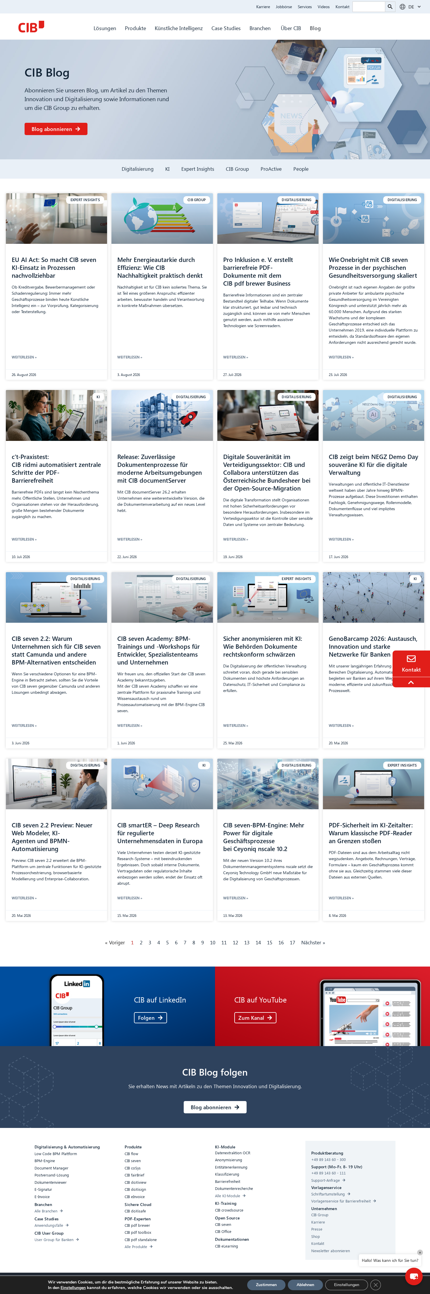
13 (247, 942)
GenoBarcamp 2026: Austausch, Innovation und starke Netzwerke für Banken (373, 646)
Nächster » (313, 942)
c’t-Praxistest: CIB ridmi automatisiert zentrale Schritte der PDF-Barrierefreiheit (56, 468)
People (301, 168)
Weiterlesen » (24, 357)
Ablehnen (305, 1285)
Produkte (135, 28)
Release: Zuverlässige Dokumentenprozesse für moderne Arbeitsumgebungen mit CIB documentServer (159, 468)
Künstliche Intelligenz (179, 28)
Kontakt (343, 6)
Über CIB (291, 28)
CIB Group (237, 168)
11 (224, 942)
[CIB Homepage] (31, 26)
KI (167, 168)
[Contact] (411, 658)
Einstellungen (73, 1287)
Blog (315, 28)
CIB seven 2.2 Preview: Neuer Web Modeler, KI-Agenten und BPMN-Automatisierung (52, 836)
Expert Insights (197, 168)
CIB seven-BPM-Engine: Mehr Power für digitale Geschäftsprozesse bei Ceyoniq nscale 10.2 (263, 836)
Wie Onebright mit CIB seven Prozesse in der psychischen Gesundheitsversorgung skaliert (373, 267)
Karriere (263, 6)
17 (292, 942)
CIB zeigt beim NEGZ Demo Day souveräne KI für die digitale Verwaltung (373, 464)
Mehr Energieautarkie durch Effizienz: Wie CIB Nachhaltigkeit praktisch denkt (160, 267)
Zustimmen (266, 1285)
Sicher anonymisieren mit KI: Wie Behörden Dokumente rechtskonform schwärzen (262, 646)
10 (212, 942)
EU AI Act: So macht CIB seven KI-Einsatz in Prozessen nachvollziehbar (54, 267)
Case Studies (226, 28)
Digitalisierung (138, 168)
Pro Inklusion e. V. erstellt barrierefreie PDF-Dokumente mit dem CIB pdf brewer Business (258, 271)
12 (235, 942)
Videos (324, 6)
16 (281, 942)
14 (258, 942)
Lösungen (105, 28)
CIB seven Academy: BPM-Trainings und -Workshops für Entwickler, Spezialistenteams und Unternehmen (158, 650)
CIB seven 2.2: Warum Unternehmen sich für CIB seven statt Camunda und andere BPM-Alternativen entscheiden (56, 650)
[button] (414, 1276)
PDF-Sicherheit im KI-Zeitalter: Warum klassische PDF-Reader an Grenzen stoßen (371, 832)
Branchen (261, 28)
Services (305, 6)
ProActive (271, 168)
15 (269, 942)
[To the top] (412, 682)
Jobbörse (284, 6)
